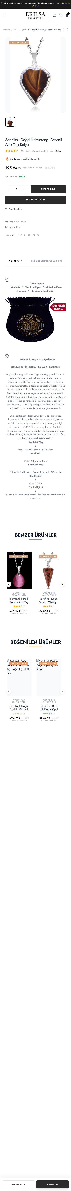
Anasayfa (6, 29)
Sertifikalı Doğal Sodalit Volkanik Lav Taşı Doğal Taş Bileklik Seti (19, 707)
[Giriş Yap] (54, 15)
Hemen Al (52, 1184)
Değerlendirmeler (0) (46, 261)
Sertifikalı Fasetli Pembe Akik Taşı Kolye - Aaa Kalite (19, 600)
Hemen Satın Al (36, 199)
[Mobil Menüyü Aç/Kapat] (4, 16)
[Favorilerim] (60, 16)
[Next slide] (62, 584)
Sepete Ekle (48, 189)
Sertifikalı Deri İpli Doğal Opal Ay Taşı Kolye (49, 707)
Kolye (16, 29)
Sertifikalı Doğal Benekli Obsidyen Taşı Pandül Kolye (49, 600)
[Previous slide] (8, 584)
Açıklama (15, 261)
